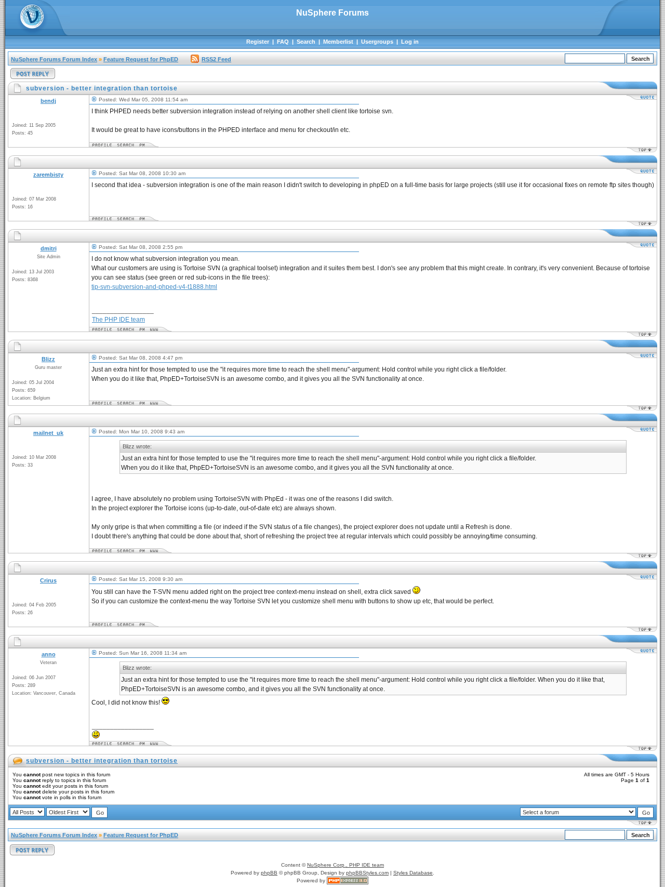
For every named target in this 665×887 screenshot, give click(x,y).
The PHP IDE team (118, 319)
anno (49, 654)
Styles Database (413, 873)
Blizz (48, 359)
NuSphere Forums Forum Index (54, 59)
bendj (48, 101)
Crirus (48, 580)
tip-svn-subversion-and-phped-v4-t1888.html (154, 286)
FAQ (283, 41)
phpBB (269, 873)
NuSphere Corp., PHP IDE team (345, 865)
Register (257, 41)
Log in (410, 41)
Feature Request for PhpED (140, 59)
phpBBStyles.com (367, 873)
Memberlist (338, 41)
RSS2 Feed (216, 59)
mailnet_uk (48, 433)
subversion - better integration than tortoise (102, 760)
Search (306, 41)
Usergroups (377, 41)
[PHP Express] (347, 880)
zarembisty (48, 174)
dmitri (49, 248)
